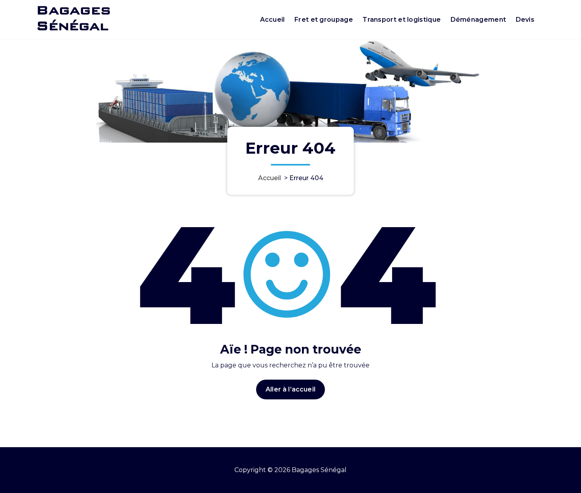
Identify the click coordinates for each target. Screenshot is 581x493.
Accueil (272, 19)
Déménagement (478, 19)
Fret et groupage (323, 19)
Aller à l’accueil (290, 389)
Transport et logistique (401, 19)
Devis (525, 19)
